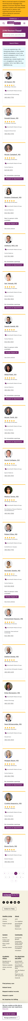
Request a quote (7, 995)
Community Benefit (18, 938)
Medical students (7, 965)
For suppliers (19, 921)
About (17, 916)
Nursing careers (7, 947)
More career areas (6, 944)
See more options (9, 228)
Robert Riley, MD (10, 534)
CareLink (17, 978)
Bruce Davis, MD (10, 846)
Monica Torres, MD (11, 496)
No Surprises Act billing (10, 999)
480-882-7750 (9, 97)
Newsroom (18, 929)
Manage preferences (10, 1017)
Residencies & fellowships (6, 962)
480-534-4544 (9, 740)
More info (5, 1009)
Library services (7, 967)
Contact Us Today (9, 908)
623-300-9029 (9, 586)
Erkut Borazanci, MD (12, 693)
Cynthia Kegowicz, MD (13, 803)
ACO (16, 919)
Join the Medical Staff (19, 971)
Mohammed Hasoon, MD (13, 619)
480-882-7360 (9, 776)
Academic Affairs (5, 957)
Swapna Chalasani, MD (12, 197)
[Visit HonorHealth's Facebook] (3, 902)
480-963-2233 (9, 672)
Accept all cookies (9, 1014)
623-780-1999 (8, 256)
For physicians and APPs (19, 957)
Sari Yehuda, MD (10, 283)
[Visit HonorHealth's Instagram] (7, 902)
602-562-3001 (9, 213)
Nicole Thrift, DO (10, 417)
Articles (4, 919)
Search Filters (14, 43)
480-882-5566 (9, 513)
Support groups (7, 923)
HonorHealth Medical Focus (19, 962)
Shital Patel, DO (10, 374)
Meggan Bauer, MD (11, 760)
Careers (4, 935)
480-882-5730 (9, 134)
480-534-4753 (9, 475)
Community (18, 935)
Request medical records (10, 991)
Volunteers (18, 950)
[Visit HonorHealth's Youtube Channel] (15, 902)
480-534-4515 (8, 819)
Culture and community (5, 940)
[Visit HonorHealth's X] (11, 902)
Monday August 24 (11, 223)
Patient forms (6, 987)
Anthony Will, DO (11, 245)
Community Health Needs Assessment (19, 943)
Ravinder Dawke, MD (12, 570)
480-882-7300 (9, 433)
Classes (4, 921)
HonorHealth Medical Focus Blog (19, 966)
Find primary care (8, 983)
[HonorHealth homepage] (14, 23)
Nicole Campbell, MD (12, 154)
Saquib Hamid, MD (11, 326)
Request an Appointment (14, 178)
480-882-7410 (9, 390)
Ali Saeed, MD (9, 82)
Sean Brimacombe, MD (13, 724)
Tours (4, 925)
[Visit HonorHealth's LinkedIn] (18, 902)
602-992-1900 (9, 299)
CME (3, 969)
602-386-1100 (8, 636)
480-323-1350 (8, 703)
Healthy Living (7, 916)
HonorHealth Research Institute (18, 925)
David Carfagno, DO (12, 460)
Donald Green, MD (11, 118)
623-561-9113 (8, 170)
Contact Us (13, 18)
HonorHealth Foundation (18, 947)
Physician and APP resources (19, 974)
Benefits (4, 937)
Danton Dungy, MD (11, 656)
